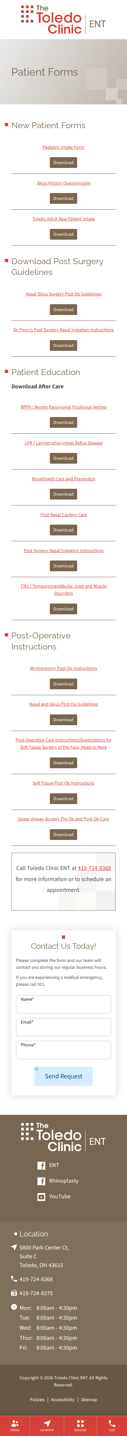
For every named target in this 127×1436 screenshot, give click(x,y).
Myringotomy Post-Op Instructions (63, 668)
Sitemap (89, 1399)
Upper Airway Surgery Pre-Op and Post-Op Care (63, 818)
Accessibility (63, 1399)
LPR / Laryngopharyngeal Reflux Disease (64, 443)
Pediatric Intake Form (63, 147)
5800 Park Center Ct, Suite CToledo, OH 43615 (44, 1256)
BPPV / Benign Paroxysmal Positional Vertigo (63, 407)
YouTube (59, 1197)
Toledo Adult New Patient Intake (63, 219)
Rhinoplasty (63, 1181)
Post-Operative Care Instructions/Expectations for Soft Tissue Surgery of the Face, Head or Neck (64, 744)
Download (63, 162)
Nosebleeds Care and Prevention (63, 478)
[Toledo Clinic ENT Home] (63, 19)
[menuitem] (15, 1426)
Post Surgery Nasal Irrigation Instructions (64, 550)
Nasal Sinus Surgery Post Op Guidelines (64, 294)
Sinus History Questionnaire (64, 183)
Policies (37, 1399)
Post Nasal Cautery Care (63, 514)
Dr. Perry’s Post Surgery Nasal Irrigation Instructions (63, 329)
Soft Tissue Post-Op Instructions (63, 783)
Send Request (63, 1076)
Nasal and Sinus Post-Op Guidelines (63, 704)
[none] (15, 1426)
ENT (53, 1165)
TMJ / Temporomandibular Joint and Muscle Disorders (64, 590)
